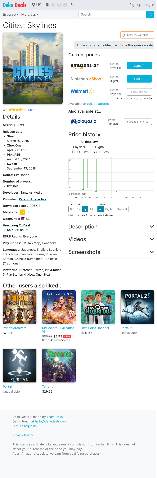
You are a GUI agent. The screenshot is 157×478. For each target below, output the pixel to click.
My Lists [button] (29, 14)
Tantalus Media (31, 192)
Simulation (21, 175)
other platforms (98, 104)
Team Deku (55, 417)
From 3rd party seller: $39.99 (134, 98)
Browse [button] (10, 14)
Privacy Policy (22, 435)
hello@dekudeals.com (51, 421)
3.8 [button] (18, 110)
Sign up (135, 5)
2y (85, 209)
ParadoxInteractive (32, 199)
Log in (149, 5)
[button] (111, 226)
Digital (109, 209)
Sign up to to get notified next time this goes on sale (114, 45)
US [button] (36, 4)
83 (28, 219)
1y (78, 209)
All (91, 209)
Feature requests (24, 426)
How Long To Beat (16, 225)
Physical (121, 209)
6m (72, 209)
